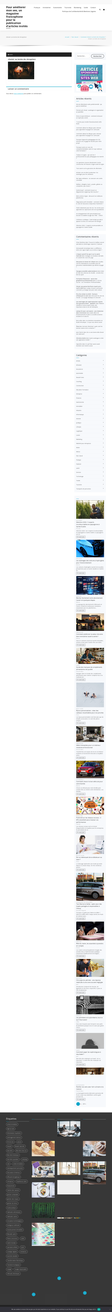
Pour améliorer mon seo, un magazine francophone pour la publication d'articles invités (17, 17)
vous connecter (18, 93)
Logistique (79, 431)
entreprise (10, 1181)
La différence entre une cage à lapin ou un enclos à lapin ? (89, 249)
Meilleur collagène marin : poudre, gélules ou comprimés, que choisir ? (89, 185)
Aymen (11, 54)
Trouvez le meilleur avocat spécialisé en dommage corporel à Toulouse (90, 243)
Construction (80, 385)
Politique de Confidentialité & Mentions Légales (79, 11)
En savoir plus (81, 537)
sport (22, 1247)
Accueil (67, 37)
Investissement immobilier (14, 1230)
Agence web (10, 1129)
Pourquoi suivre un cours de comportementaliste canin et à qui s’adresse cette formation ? (89, 149)
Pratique (37, 7)
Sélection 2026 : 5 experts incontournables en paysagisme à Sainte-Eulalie (89, 226)
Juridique (78, 423)
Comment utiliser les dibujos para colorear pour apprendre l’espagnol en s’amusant (88, 128)
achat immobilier (12, 1124)
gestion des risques (13, 1199)
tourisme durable (12, 1256)
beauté (9, 1146)
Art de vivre (10, 1142)
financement (10, 1186)
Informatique (80, 414)
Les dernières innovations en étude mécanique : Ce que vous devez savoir (89, 321)
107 (84, 1104)
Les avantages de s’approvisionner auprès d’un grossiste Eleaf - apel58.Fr (89, 302)
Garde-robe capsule (13, 1190)
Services (78, 472)
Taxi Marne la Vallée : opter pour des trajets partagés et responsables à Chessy (89, 906)
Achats (78, 361)
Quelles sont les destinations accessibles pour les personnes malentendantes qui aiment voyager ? (90, 264)
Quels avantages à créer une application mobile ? (90, 339)
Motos (78, 451)
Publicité (78, 464)
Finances (78, 398)
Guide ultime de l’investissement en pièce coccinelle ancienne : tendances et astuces (89, 314)
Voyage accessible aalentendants (86, 271)
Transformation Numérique (15, 1260)
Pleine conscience (12, 1238)
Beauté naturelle (19, 1146)
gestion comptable (12, 1194)
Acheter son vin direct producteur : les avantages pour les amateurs (87, 173)
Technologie (79, 476)
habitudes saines (12, 1216)
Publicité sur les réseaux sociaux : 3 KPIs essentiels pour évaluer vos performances (88, 820)
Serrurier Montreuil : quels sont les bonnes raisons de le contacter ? (89, 327)
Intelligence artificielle (13, 1225)
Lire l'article (36, 1138)
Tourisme (67, 7)
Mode (78, 447)
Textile (78, 480)
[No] (110, 1309)
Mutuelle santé (11, 1234)
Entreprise (79, 394)
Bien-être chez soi (21, 1150)
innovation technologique (14, 1221)
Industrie (78, 410)
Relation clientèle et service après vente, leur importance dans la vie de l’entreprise (90, 305)
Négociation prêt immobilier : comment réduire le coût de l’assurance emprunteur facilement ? (90, 203)
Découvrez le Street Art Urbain (85, 262)
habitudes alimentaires (14, 1212)
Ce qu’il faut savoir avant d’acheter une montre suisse (88, 345)
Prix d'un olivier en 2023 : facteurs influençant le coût (86, 295)
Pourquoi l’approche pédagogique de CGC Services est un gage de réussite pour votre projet (89, 141)
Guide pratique (11, 1208)
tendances (23, 1251)
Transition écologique (13, 1265)
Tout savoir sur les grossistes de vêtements (89, 168)
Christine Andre (81, 338)
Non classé (75, 37)
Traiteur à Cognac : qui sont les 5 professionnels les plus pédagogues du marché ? (90, 156)
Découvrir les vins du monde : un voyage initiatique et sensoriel (90, 296)
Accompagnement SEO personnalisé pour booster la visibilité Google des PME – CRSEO (89, 214)
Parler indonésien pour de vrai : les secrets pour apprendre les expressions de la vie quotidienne (90, 208)
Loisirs (78, 435)
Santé (86, 7)
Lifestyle (78, 427)
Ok (99, 1309)
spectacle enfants (12, 1247)
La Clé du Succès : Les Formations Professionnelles (89, 281)
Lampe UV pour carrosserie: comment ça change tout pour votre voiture (89, 289)
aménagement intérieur (14, 1137)
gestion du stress (12, 1203)
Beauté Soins (80, 377)
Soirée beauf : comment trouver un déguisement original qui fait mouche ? (87, 191)
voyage (9, 1269)
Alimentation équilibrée (14, 1133)
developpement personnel (15, 1168)
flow (77, 326)
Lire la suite (61, 1138)
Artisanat (78, 365)
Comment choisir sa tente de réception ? (93, 37)
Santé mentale (11, 1243)
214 (39, 1294)
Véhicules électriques (13, 1273)
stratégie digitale (12, 1251)
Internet (78, 418)
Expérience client (22, 1181)
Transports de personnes (83, 489)
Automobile (57, 7)
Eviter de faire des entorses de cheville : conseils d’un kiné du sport (90, 272)
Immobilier (47, 7)
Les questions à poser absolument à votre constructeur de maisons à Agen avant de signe (90, 163)
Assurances (79, 369)
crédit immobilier (18, 1164)
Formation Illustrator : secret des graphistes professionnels (86, 279)
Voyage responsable (21, 1269)
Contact (93, 7)
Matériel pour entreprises (83, 443)
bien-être (10, 1150)
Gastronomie (80, 402)
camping (24, 1159)
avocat (19, 1142)
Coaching (79, 381)
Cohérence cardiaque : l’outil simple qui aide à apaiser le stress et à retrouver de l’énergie (89, 220)
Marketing (77, 7)
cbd (8, 1164)
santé (77, 468)
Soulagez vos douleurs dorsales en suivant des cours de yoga (90, 256)
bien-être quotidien (13, 1159)
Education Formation (82, 390)
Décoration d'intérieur (13, 1172)
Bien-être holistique (13, 1155)
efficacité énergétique (13, 1177)
